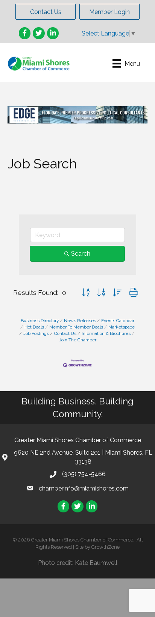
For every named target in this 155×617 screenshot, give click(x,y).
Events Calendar (117, 320)
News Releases (80, 320)
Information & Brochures (106, 333)
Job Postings (36, 333)
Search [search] (80, 253)
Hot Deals (34, 327)
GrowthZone (105, 547)
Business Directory (40, 320)
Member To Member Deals (76, 327)
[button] (45, 12)
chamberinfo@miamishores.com (84, 488)
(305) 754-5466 (84, 474)
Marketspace (121, 327)
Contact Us (65, 333)
